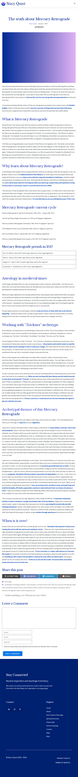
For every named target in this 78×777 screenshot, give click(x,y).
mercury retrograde (65, 585)
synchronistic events (30, 587)
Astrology (39, 27)
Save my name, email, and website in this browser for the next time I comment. (31, 646)
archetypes (8, 585)
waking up (61, 587)
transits (40, 587)
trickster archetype (50, 587)
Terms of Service (62, 762)
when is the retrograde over (25, 590)
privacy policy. (43, 688)
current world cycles (44, 585)
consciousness (31, 585)
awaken (23, 585)
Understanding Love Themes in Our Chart (25, 595)
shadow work (18, 587)
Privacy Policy (63, 758)
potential (9, 587)
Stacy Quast (33, 23)
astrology (16, 585)
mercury (54, 585)
